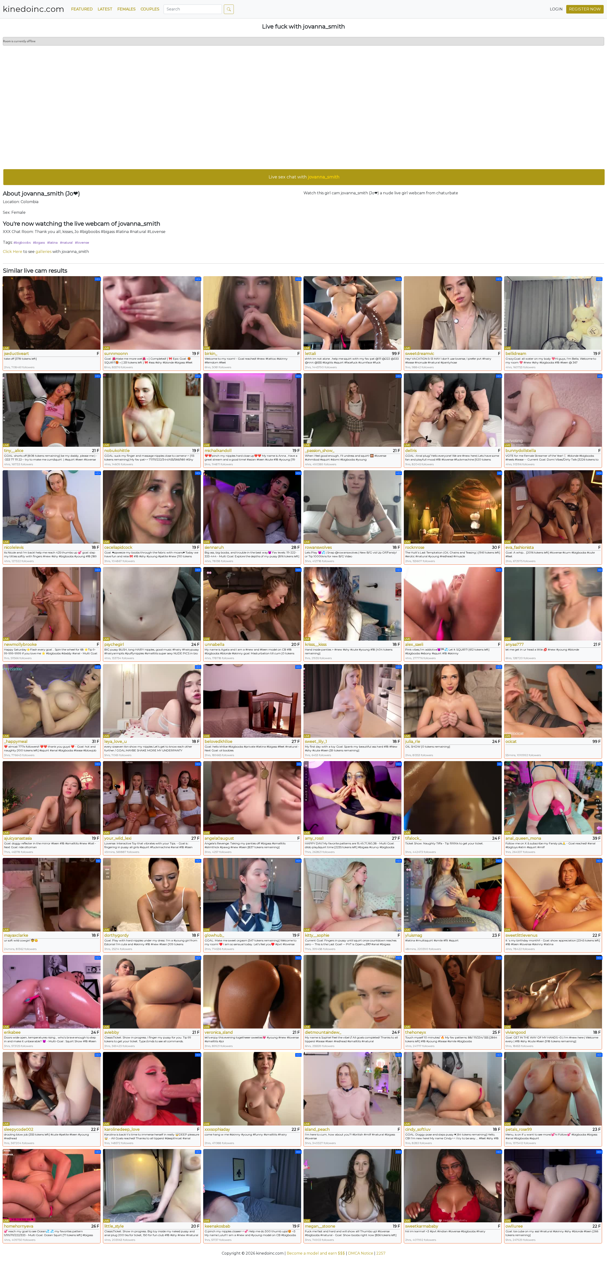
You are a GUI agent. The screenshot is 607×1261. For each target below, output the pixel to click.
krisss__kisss (315, 644)
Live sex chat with (304, 177)
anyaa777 (515, 644)
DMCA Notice (360, 1253)
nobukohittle (117, 450)
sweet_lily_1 (316, 741)
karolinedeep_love (122, 1129)
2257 (381, 1253)
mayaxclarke (16, 935)
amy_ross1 (314, 838)
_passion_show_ (319, 450)
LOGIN (556, 9)
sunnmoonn (116, 353)
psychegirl (114, 644)
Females (126, 9)
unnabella (214, 644)
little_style (114, 1226)
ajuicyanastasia (18, 838)
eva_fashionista (520, 547)
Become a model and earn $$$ (316, 1253)
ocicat (511, 741)
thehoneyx (415, 1032)
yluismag (413, 935)
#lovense (82, 242)
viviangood (516, 1032)
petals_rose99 (519, 1129)
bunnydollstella (521, 450)
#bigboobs (22, 242)
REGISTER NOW (585, 9)
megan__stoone (320, 1226)
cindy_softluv (418, 1129)
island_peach (317, 1129)
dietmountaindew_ (323, 1032)
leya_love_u (115, 741)
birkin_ (211, 353)
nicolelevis (13, 547)
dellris (411, 450)
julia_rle (412, 741)
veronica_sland (219, 1032)
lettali (310, 353)
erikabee (12, 1032)
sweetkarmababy (421, 1226)
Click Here (12, 251)
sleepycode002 (18, 1129)
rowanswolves (318, 547)
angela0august (219, 838)
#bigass (39, 242)
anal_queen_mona (523, 838)
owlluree (514, 1226)
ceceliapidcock (118, 547)
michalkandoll (218, 450)
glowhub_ (214, 935)
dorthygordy (116, 935)
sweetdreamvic (419, 353)
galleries (43, 251)
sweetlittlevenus (521, 935)
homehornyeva (18, 1226)
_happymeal (16, 741)
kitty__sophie (317, 935)
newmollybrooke (20, 644)
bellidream (516, 353)
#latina (52, 242)
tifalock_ (413, 838)
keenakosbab (217, 1226)
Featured (82, 9)
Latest (105, 9)
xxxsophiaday (217, 1129)
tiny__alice (13, 450)
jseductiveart (16, 353)
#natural (66, 242)
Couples (150, 9)
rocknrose (414, 547)
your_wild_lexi (117, 838)
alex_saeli (414, 644)
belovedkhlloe (218, 741)
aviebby (111, 1032)
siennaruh (214, 547)
